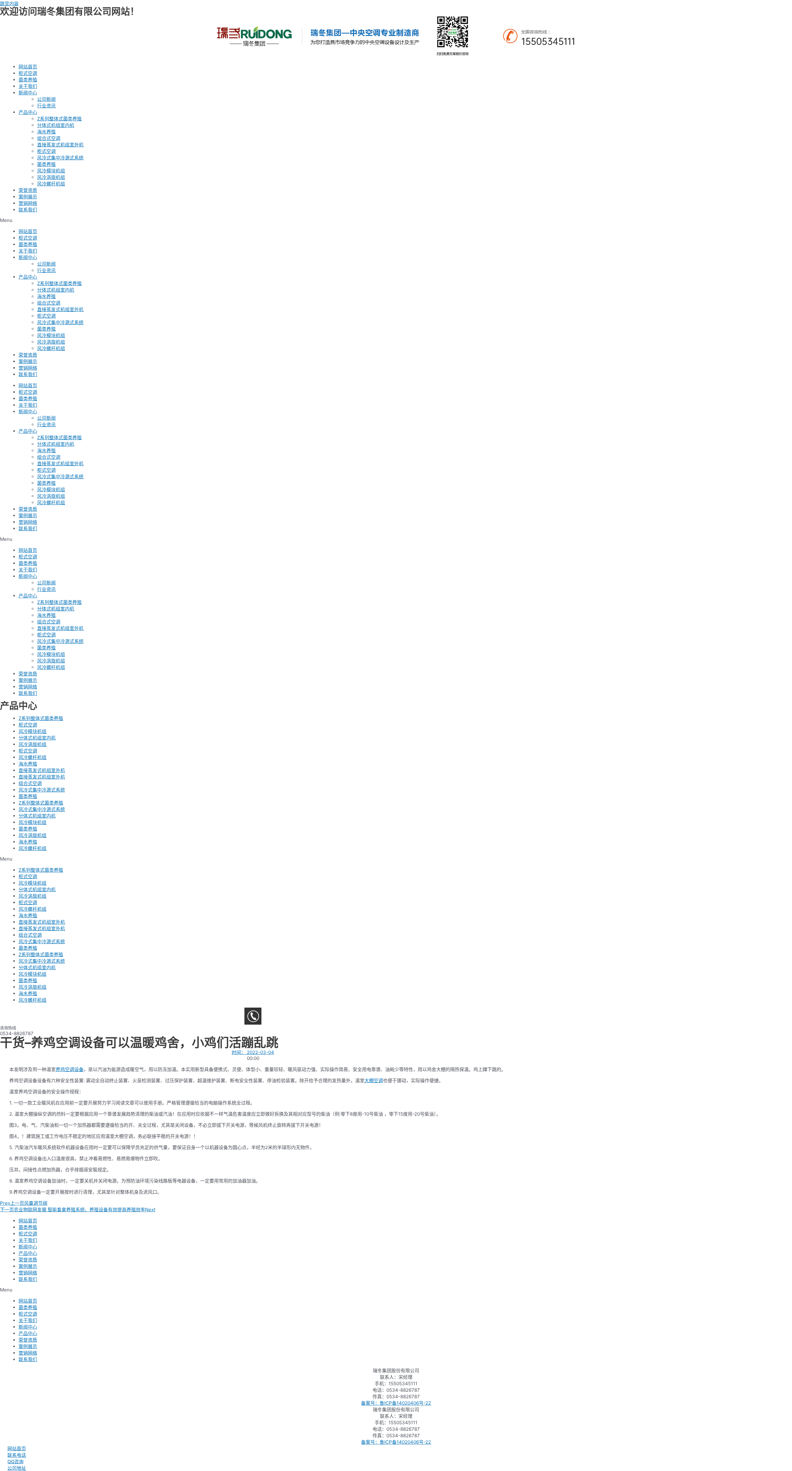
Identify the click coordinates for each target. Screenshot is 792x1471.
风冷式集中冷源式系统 (60, 158)
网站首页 (28, 67)
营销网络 (28, 203)
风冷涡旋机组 (51, 177)
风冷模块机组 (51, 171)
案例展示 (28, 197)
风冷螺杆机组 (51, 184)
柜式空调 (28, 73)
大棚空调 (373, 1080)
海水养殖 (46, 132)
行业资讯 (46, 106)
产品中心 (28, 112)
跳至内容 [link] (9, 4)
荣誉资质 (28, 190)
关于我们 (28, 86)
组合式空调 (48, 138)
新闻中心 (28, 93)
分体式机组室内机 (55, 125)
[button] (396, 220)
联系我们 (28, 210)
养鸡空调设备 (70, 1069)
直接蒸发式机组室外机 (60, 145)
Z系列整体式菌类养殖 (59, 119)
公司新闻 (46, 99)
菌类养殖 (28, 80)
